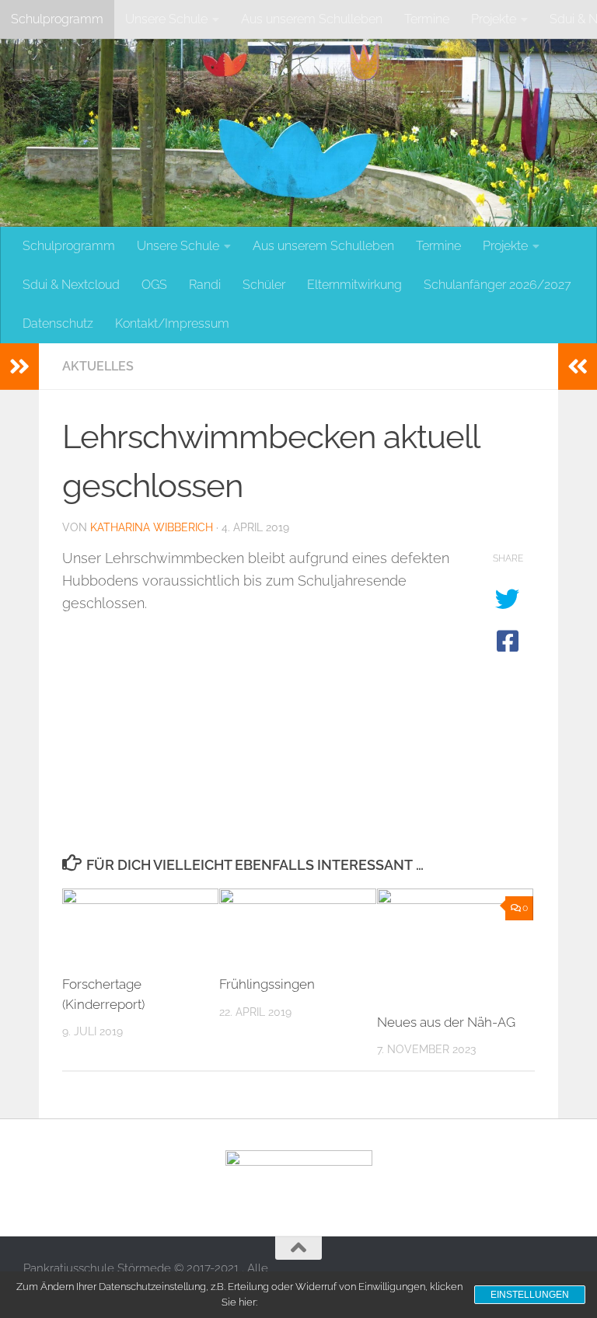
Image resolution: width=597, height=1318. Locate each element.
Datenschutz (58, 323)
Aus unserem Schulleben (311, 19)
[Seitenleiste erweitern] (19, 366)
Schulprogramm (57, 19)
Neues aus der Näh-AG (446, 1022)
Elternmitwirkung (354, 284)
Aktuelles (98, 366)
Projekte (493, 19)
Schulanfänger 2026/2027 (497, 284)
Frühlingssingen (267, 984)
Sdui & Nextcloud (71, 284)
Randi (205, 284)
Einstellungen (530, 1294)
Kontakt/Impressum (172, 323)
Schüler (264, 284)
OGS (154, 284)
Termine (426, 19)
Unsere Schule (166, 19)
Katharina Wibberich (151, 527)
